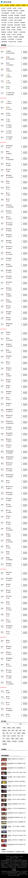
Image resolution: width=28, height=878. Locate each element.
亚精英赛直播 (4, 41)
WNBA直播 (8, 8)
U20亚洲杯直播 (10, 39)
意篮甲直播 (3, 10)
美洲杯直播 (19, 29)
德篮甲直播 (9, 10)
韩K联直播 (9, 36)
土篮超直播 (22, 10)
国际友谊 (5, 730)
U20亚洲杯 (14, 741)
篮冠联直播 (22, 17)
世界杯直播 (10, 17)
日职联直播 (3, 36)
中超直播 (3, 34)
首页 (2, 5)
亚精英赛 (5, 744)
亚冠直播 (15, 32)
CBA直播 (14, 8)
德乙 (11, 733)
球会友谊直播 (10, 24)
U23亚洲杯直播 (22, 32)
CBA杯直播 (19, 41)
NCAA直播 (10, 20)
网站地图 (14, 870)
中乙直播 (13, 34)
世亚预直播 (3, 24)
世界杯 (4, 727)
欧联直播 (3, 27)
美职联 (2, 411)
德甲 (2, 153)
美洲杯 (18, 733)
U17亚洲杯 (20, 741)
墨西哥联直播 (4, 15)
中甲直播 (8, 34)
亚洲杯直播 (23, 15)
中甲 (2, 230)
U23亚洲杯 (13, 735)
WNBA (2, 82)
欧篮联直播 (16, 15)
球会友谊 (18, 727)
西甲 (2, 76)
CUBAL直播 (3, 22)
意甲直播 (19, 27)
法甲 (2, 159)
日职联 (12, 738)
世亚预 (13, 727)
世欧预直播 (22, 22)
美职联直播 (3, 32)
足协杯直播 (19, 34)
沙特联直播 (15, 36)
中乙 (4, 738)
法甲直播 (13, 29)
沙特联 (21, 738)
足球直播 (18, 5)
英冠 (20, 730)
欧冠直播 (23, 24)
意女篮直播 (10, 15)
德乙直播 (8, 29)
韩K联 (17, 738)
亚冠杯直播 (16, 17)
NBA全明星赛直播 (5, 13)
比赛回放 (23, 5)
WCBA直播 (12, 13)
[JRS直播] (7, 2)
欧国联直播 (21, 36)
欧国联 (4, 741)
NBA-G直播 (10, 22)
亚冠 (8, 735)
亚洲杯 (4, 735)
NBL (2, 94)
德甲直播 (3, 29)
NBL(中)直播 (19, 13)
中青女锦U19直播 (12, 41)
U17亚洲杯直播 (18, 39)
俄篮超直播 (15, 10)
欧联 (13, 730)
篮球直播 (12, 5)
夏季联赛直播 (4, 20)
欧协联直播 (3, 39)
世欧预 (8, 727)
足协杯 (2, 671)
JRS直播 (3, 851)
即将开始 (25, 52)
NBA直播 (6, 5)
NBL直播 (19, 8)
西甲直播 (24, 27)
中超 (2, 126)
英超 (2, 171)
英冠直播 (13, 27)
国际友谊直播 (17, 24)
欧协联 (8, 741)
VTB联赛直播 (4, 17)
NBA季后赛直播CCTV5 (10, 851)
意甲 (2, 165)
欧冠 (2, 52)
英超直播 (8, 27)
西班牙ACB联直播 (18, 20)
